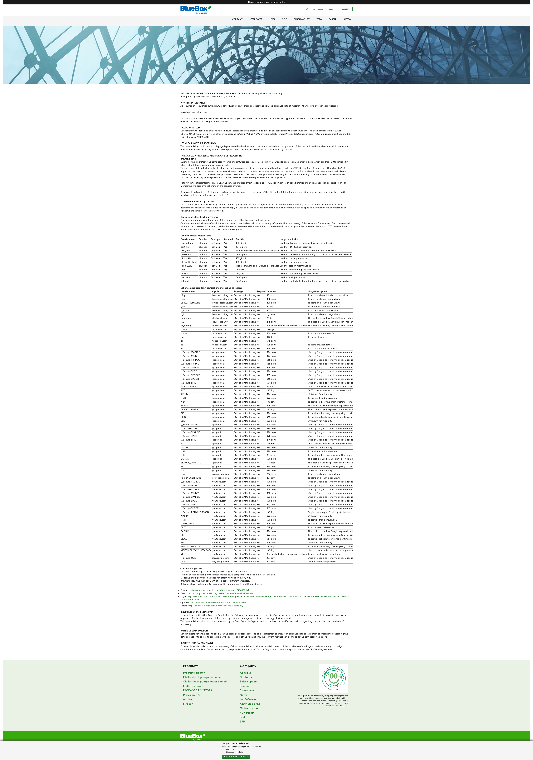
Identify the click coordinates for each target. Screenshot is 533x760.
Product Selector (194, 672)
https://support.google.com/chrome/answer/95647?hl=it (220, 590)
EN (332, 9)
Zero (319, 19)
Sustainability (302, 19)
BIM (242, 717)
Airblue (187, 699)
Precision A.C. (192, 695)
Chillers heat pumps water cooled (205, 681)
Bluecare (245, 686)
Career (333, 19)
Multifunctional (193, 686)
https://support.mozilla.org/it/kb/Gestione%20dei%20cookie (220, 593)
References (255, 19)
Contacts (345, 9)
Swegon (348, 19)
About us (245, 672)
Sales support (248, 681)
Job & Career (248, 699)
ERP (242, 721)
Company (237, 19)
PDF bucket (247, 713)
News (272, 19)
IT (329, 9)
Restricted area (316, 9)
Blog (284, 19)
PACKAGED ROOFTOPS (197, 690)
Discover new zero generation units (266, 2)
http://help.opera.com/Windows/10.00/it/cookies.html (217, 603)
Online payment (250, 708)
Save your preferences (236, 757)
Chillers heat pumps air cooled (202, 677)
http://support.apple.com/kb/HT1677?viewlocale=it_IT (216, 606)
